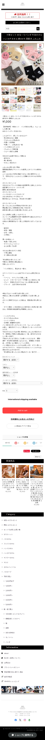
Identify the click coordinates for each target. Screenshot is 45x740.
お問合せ (7, 663)
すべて (7, 443)
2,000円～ (9, 590)
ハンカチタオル (9, 553)
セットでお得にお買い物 (12, 530)
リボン (4, 364)
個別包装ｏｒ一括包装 (10, 372)
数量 (3, 390)
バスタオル (7, 539)
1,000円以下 (10, 581)
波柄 (7, 628)
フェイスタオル (9, 544)
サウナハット (8, 534)
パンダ (8, 642)
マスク (6, 562)
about (6, 653)
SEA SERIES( (10, 633)
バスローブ (7, 572)
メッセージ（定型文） (10, 380)
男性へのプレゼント (10, 525)
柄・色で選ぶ (8, 609)
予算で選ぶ (7, 576)
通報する (37, 456)
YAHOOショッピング (11, 681)
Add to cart (22, 410)
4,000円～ (9, 600)
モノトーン (9, 637)
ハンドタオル (8, 548)
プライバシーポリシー (12, 667)
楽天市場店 (8, 677)
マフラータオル (9, 558)
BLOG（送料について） (12, 658)
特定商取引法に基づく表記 (13, 672)
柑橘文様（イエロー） (13, 619)
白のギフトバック (8, 357)
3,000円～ (9, 595)
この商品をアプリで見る (22, 426)
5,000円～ (9, 604)
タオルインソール (10, 567)
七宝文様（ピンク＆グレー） (15, 614)
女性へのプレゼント (10, 520)
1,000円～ (9, 586)
